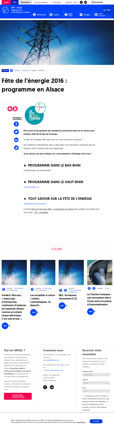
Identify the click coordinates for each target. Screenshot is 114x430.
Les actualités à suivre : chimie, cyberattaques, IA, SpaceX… (42, 300)
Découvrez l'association (17, 396)
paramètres (81, 422)
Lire (5, 326)
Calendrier (56, 2)
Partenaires (25, 2)
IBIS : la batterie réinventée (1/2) (68, 297)
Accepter (96, 421)
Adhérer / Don (71, 2)
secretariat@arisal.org (51, 360)
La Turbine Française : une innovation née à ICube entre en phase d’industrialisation (99, 299)
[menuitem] (6, 2)
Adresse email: (87, 371)
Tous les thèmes (41, 2)
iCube (107, 288)
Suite (108, 10)
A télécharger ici (31, 187)
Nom (84, 388)
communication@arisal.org (53, 370)
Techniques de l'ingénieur (15, 289)
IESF (14, 2)
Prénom (85, 380)
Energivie (26, 70)
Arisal (6, 2)
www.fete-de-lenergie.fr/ (35, 203)
